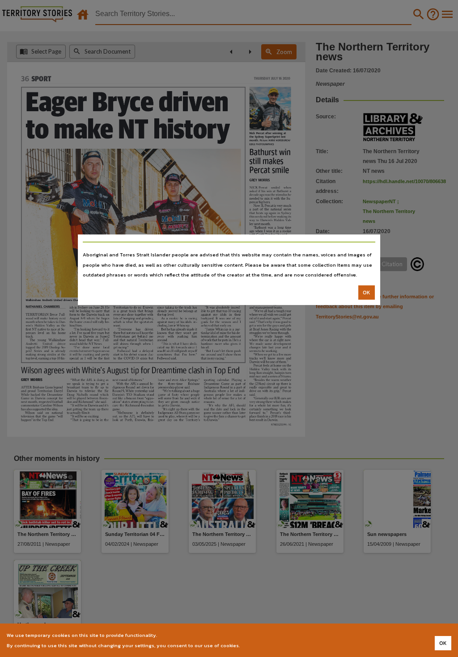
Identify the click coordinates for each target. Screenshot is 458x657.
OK (366, 293)
